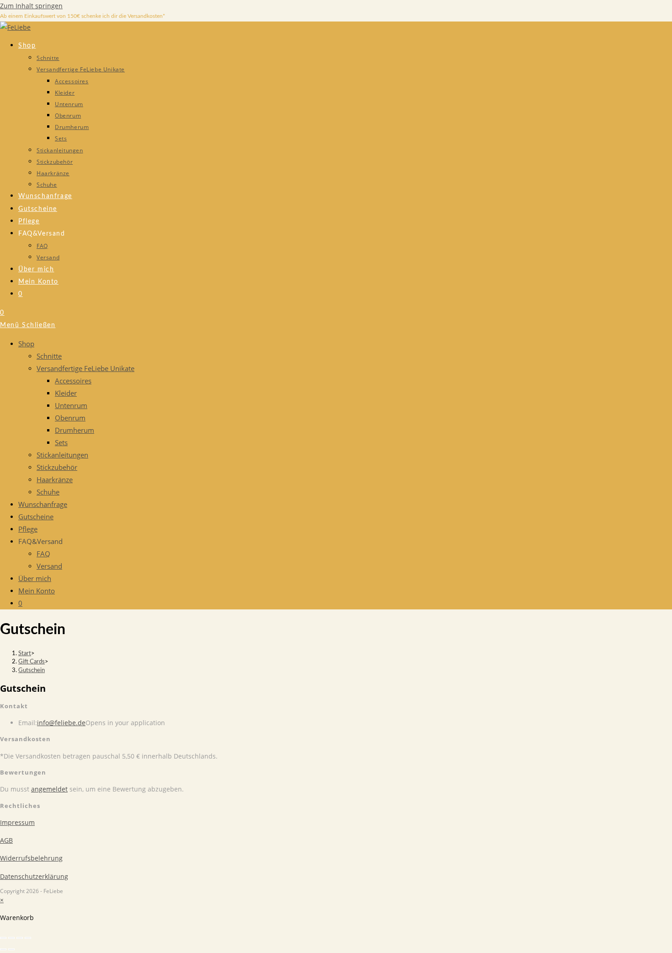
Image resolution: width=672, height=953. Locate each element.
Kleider (66, 393)
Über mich (34, 578)
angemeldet (49, 789)
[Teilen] (19, 938)
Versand (49, 566)
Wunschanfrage (42, 504)
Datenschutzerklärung (34, 876)
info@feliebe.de (61, 722)
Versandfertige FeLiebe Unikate (85, 368)
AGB (6, 840)
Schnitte (49, 356)
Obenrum (70, 417)
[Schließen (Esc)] (28, 938)
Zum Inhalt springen (31, 5)
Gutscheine (35, 516)
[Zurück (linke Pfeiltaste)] (3, 949)
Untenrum (71, 405)
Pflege (27, 528)
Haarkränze (55, 479)
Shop (26, 343)
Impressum (17, 822)
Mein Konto (36, 590)
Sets (61, 442)
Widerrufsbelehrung (31, 858)
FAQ (43, 553)
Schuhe (48, 491)
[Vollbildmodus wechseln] (11, 938)
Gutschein (31, 670)
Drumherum (74, 430)
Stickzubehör (57, 467)
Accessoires (73, 380)
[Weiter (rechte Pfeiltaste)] (11, 949)
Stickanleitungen (62, 454)
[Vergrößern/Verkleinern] (3, 938)
